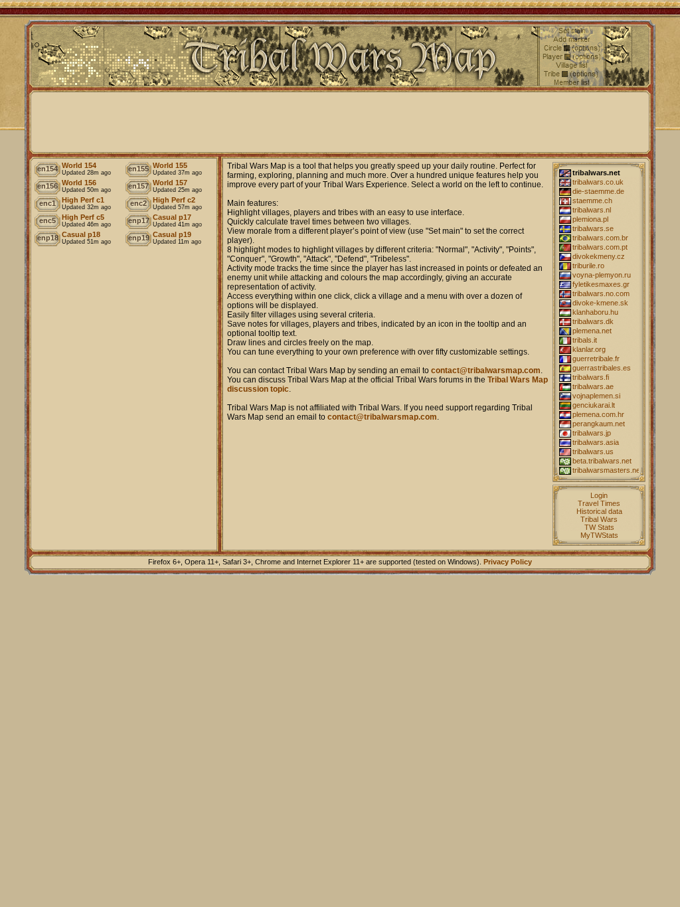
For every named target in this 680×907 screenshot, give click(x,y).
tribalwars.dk (593, 321)
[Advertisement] (340, 122)
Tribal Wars (599, 519)
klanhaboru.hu (595, 312)
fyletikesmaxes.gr (601, 284)
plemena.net (592, 331)
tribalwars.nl (591, 210)
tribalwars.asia (595, 442)
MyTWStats (599, 535)
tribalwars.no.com (601, 293)
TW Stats (599, 527)
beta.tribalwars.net (602, 461)
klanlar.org (589, 349)
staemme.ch (592, 201)
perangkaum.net (598, 424)
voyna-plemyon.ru (601, 275)
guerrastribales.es (601, 368)
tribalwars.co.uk (598, 182)
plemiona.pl (590, 219)
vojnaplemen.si (596, 396)
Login (599, 495)
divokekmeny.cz (598, 256)
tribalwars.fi (590, 377)
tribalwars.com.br (600, 238)
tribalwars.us (593, 451)
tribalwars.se (593, 228)
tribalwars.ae (593, 386)
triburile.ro (588, 266)
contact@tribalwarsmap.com (486, 370)
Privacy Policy (507, 562)
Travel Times (599, 503)
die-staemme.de (598, 191)
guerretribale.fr (596, 359)
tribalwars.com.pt (600, 247)
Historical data (599, 511)
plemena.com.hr (598, 414)
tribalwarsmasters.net (605, 470)
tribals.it (584, 340)
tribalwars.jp (591, 433)
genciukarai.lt (593, 405)
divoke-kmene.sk (600, 303)
